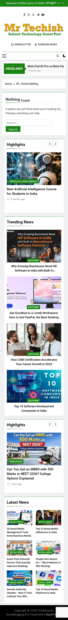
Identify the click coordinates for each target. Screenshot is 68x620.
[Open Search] (57, 55)
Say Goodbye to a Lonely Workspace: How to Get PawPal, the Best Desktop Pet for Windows (34, 317)
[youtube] (43, 15)
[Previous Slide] (58, 3)
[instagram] (28, 15)
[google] (38, 15)
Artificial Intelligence (25, 181)
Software (33, 260)
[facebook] (24, 15)
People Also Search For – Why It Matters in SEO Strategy (48, 562)
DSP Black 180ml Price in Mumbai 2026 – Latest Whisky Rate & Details (32, 3)
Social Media (16, 521)
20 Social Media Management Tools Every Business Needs (19, 532)
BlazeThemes (54, 614)
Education (25, 461)
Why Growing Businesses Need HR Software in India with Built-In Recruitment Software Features (34, 271)
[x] (33, 15)
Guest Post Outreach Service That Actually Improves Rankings (18, 562)
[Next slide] (63, 3)
